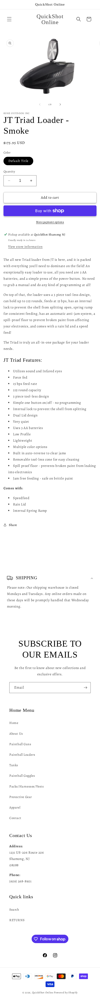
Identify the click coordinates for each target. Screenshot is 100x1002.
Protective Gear (20, 797)
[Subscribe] (85, 687)
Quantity (9, 171)
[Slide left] (40, 104)
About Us (16, 733)
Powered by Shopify (66, 992)
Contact (15, 818)
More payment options (50, 222)
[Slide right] (60, 104)
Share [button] (13, 525)
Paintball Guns (20, 744)
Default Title (18, 161)
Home (13, 723)
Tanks (13, 765)
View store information (25, 246)
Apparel (14, 807)
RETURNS (16, 920)
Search (14, 909)
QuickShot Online (42, 992)
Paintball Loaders (22, 754)
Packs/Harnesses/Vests (26, 786)
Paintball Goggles (22, 775)
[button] (9, 19)
